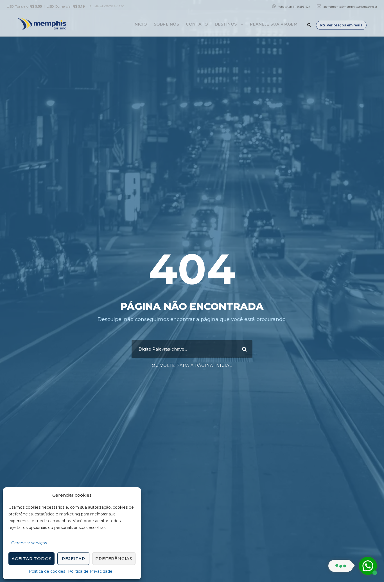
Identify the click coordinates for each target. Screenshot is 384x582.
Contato (197, 24)
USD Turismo (24, 6)
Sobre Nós (166, 24)
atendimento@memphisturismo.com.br (350, 6)
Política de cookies (47, 571)
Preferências (113, 558)
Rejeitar (73, 558)
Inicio (140, 24)
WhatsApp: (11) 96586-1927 (294, 6)
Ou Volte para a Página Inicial (192, 365)
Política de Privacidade (90, 571)
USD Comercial (66, 6)
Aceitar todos (31, 558)
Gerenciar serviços (29, 542)
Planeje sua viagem (273, 24)
